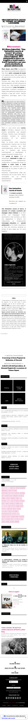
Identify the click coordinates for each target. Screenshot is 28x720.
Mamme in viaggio (20, 506)
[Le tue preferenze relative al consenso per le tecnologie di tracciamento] (25, 717)
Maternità (4, 508)
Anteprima (22, 493)
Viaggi (3, 521)
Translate (11, 481)
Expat (9, 500)
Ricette (3, 519)
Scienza (8, 519)
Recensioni (22, 516)
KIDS (21, 503)
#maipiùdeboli (4, 490)
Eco (20, 498)
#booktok (12, 488)
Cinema (3, 498)
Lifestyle (13, 506)
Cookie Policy (17, 687)
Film (12, 500)
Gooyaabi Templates (12, 702)
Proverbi (14, 513)
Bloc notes (21, 495)
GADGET (20, 308)
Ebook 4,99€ (16, 603)
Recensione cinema (14, 516)
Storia (17, 519)
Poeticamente (15, 511)
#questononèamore (15, 493)
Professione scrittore (6, 513)
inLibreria (17, 521)
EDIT (14, 27)
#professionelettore (6, 493)
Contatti (9, 705)
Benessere (15, 495)
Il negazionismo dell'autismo (8, 421)
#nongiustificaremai (12, 490)
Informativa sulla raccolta (8, 718)
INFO (14, 607)
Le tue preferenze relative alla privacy (15, 716)
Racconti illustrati (6, 516)
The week (21, 519)
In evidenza (22, 500)
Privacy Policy (10, 687)
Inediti (7, 503)
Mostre (14, 508)
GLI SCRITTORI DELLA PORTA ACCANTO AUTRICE (14, 283)
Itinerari (17, 503)
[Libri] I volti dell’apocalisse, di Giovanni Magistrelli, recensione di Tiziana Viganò (13, 368)
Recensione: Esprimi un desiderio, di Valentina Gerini (14, 438)
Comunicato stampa (14, 498)
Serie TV (12, 519)
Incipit (3, 503)
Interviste (12, 503)
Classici (7, 498)
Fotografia (16, 500)
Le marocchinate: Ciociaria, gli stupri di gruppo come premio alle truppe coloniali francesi (14, 561)
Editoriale (4, 500)
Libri (9, 506)
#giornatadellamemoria (20, 488)
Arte (3, 495)
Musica (19, 508)
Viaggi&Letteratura (9, 521)
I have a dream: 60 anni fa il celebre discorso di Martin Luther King (13, 630)
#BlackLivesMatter (5, 488)
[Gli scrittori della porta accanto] (14, 8)
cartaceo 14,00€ (14, 197)
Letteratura (4, 506)
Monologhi (10, 508)
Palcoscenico (4, 511)
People (10, 511)
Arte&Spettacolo (9, 495)
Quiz (18, 513)
